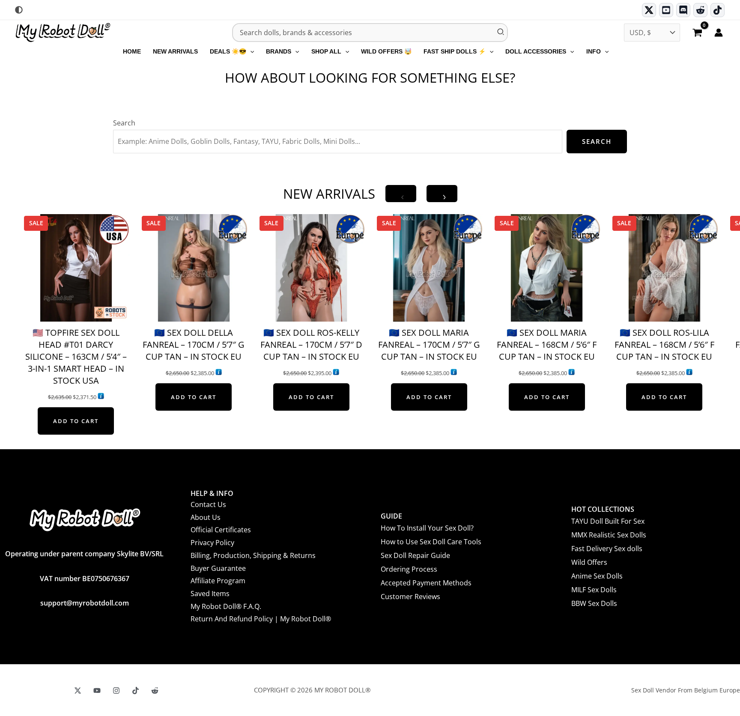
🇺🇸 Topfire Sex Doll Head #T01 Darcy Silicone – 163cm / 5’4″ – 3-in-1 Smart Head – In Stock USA (76, 356)
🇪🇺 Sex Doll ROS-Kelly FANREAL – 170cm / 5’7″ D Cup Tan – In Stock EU (311, 344)
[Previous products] (400, 193)
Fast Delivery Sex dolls (606, 548)
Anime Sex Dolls (597, 576)
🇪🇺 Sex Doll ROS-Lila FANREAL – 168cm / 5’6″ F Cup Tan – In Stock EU (664, 344)
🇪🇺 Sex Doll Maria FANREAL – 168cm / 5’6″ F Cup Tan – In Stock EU (547, 344)
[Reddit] (700, 10)
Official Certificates (221, 529)
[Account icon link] (718, 32)
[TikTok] (717, 10)
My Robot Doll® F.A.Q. (226, 606)
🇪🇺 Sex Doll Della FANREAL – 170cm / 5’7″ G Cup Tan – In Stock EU (194, 344)
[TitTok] (135, 690)
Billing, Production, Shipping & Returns (253, 555)
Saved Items (210, 593)
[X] (77, 690)
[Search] (501, 32)
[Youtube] (666, 10)
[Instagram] (116, 690)
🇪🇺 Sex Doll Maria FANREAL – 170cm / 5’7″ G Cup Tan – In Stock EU (429, 344)
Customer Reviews (410, 596)
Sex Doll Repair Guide (415, 555)
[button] (250, 51)
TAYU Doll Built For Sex (608, 521)
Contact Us (208, 504)
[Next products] (442, 193)
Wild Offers (589, 562)
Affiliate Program (218, 580)
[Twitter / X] (649, 10)
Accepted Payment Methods (426, 583)
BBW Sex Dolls (594, 603)
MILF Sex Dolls (594, 589)
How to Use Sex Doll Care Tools (431, 541)
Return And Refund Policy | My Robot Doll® (261, 619)
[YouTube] (97, 690)
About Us (206, 517)
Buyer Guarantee (218, 568)
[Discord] (683, 10)
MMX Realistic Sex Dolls (608, 535)
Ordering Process (409, 569)
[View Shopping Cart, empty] (697, 33)
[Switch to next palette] (19, 10)
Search (124, 123)
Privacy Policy (212, 542)
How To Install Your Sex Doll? (427, 528)
